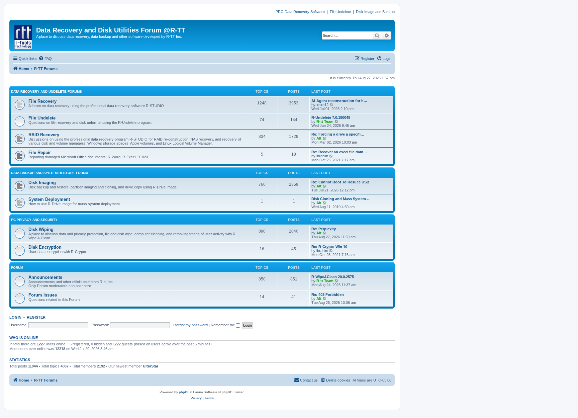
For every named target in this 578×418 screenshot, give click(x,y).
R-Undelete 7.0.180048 (330, 117)
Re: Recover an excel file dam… (339, 152)
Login (15, 317)
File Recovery (42, 101)
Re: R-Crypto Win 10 (329, 247)
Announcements (45, 277)
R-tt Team (324, 121)
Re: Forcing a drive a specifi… (337, 134)
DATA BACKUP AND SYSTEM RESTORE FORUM (49, 173)
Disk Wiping (41, 229)
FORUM (17, 267)
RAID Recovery (43, 134)
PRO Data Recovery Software (300, 12)
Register (36, 317)
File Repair (39, 152)
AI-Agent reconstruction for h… (339, 101)
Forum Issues (42, 295)
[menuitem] (45, 59)
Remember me (223, 325)
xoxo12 (322, 105)
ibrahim (322, 156)
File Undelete (340, 12)
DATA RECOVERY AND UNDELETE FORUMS (46, 91)
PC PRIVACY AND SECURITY (34, 220)
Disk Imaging (42, 182)
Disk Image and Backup (375, 12)
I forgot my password (190, 325)
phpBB (184, 392)
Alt (318, 138)
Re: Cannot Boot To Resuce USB (340, 182)
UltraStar (150, 366)
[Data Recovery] (23, 35)
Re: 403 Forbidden (327, 294)
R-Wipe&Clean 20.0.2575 (332, 277)
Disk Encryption (45, 247)
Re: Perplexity (323, 229)
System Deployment (49, 199)
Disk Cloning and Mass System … (341, 199)
